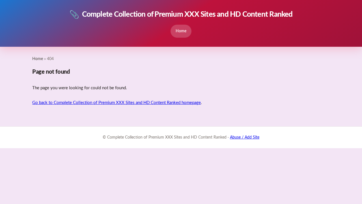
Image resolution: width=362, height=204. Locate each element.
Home (181, 31)
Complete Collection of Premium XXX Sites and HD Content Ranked (180, 15)
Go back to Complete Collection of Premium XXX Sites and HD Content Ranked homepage (116, 103)
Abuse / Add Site (244, 137)
